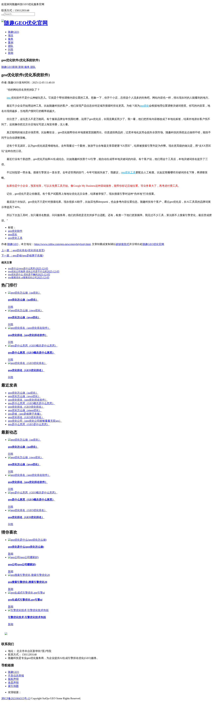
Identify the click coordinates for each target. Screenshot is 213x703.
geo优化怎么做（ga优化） (23, 299)
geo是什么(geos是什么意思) (22, 268)
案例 (10, 42)
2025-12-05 (42, 268)
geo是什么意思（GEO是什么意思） (28, 424)
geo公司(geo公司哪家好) (22, 564)
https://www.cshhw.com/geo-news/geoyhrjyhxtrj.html (62, 244)
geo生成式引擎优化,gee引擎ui (25, 599)
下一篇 (22, 255)
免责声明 (13, 682)
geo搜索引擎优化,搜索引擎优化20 (27, 582)
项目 (10, 35)
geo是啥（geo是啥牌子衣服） (25, 413)
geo (9, 97)
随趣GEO (13, 32)
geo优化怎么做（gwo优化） (24, 317)
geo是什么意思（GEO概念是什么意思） (31, 352)
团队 (10, 46)
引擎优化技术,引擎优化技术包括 (27, 617)
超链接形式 (122, 244)
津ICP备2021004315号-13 (15, 698)
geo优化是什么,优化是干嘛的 (23, 274)
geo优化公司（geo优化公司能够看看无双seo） (35, 420)
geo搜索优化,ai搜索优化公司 (22, 277)
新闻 (10, 53)
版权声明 (13, 679)
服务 (10, 39)
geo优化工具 (128, 172)
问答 (10, 49)
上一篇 (23, 250)
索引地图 (13, 686)
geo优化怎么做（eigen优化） (24, 410)
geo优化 (144, 105)
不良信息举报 (16, 675)
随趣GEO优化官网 (153, 244)
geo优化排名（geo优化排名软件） (28, 335)
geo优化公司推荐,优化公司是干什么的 (27, 271)
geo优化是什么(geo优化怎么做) (26, 546)
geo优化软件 (15, 231)
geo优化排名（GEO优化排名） (26, 370)
